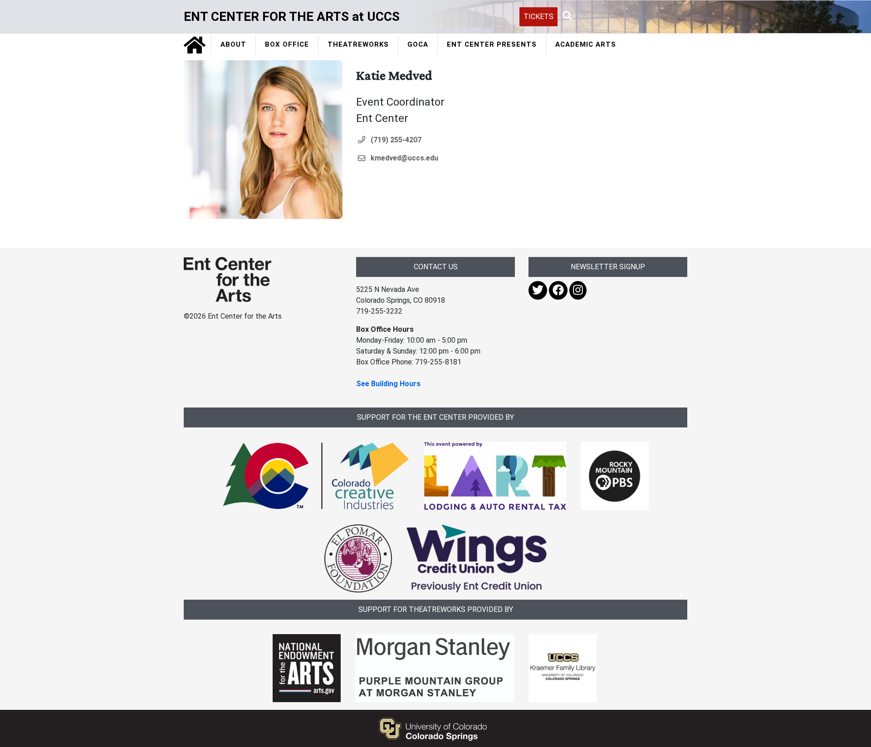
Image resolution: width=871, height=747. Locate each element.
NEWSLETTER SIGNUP (608, 266)
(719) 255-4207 (396, 140)
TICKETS (538, 16)
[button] (567, 16)
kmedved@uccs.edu (404, 158)
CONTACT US (436, 266)
